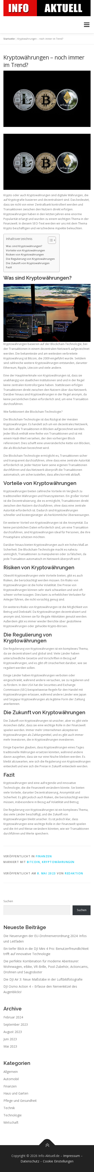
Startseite (9, 38)
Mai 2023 (10, 1046)
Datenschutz (30, 1161)
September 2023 (15, 1024)
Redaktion (74, 873)
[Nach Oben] (47, 1145)
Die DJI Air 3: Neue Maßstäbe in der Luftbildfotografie (43, 979)
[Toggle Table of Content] (49, 240)
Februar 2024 (13, 1017)
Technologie (12, 1115)
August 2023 (12, 1032)
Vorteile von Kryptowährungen (25, 250)
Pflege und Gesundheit (20, 1100)
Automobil (11, 1079)
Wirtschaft (10, 1122)
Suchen (8, 901)
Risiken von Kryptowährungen (25, 254)
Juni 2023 (10, 1039)
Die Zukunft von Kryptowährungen (28, 263)
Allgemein (10, 1071)
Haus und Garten (15, 1093)
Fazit (9, 267)
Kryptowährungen (58, 862)
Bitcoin (33, 862)
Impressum (71, 1156)
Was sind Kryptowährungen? (24, 246)
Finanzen (44, 856)
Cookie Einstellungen (58, 1161)
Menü (86, 25)
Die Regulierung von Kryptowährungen (30, 258)
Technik (9, 1108)
